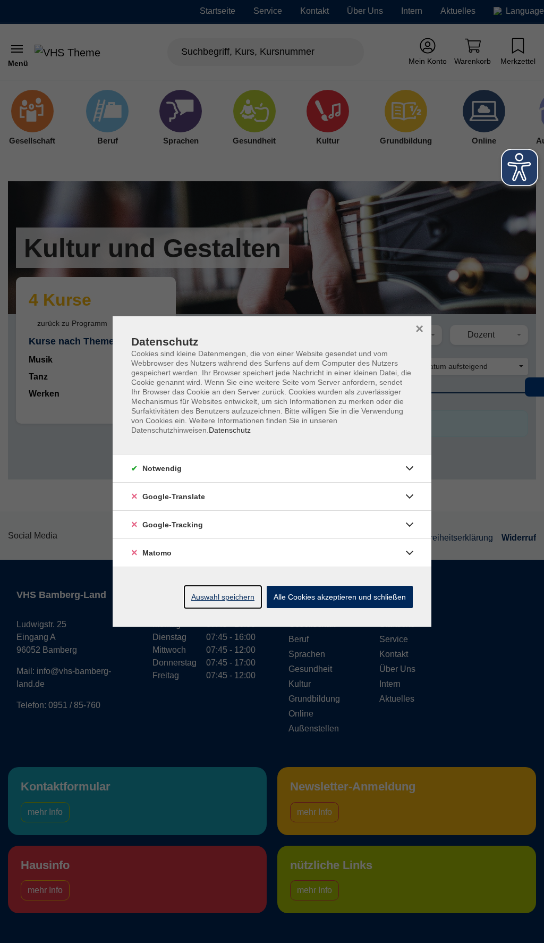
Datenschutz (230, 430)
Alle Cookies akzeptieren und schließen (340, 597)
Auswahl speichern (222, 597)
